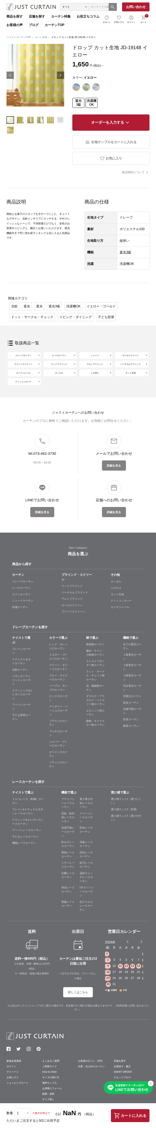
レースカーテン (59, 355)
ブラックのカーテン (58, 764)
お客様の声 (14, 25)
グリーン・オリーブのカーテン (58, 667)
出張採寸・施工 (122, 1066)
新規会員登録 (13, 1060)
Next (60, 75)
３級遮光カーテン (132, 677)
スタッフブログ (122, 1077)
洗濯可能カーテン (132, 711)
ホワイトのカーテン (58, 754)
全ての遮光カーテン (132, 646)
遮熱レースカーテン (68, 854)
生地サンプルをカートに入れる (114, 142)
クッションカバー (23, 382)
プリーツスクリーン (23, 364)
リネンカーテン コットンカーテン (22, 679)
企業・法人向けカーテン (91, 1066)
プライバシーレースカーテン (68, 802)
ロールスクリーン (130, 355)
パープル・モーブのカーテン (58, 687)
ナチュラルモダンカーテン (21, 661)
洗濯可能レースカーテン (68, 831)
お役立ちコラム (88, 16)
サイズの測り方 (50, 1077)
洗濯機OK (91, 102)
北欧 (14, 306)
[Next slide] (141, 941)
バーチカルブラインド (130, 364)
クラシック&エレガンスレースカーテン (27, 821)
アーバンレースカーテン (26, 830)
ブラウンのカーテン (58, 723)
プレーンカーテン (21, 651)
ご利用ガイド (49, 1066)
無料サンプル (49, 1082)
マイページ (12, 1071)
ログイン (131, 22)
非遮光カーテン (132, 696)
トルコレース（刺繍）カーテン (28, 801)
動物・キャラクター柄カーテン (95, 723)
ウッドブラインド (59, 364)
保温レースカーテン (68, 889)
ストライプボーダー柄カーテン (95, 663)
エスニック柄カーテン (95, 712)
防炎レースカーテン (86, 829)
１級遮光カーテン (132, 656)
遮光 (27, 306)
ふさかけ (116, 587)
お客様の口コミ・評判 (90, 1060)
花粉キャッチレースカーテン (86, 877)
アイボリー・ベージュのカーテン (58, 710)
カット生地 (41, 37)
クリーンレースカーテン (86, 817)
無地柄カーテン (95, 644)
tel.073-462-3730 (42, 453)
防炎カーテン (131, 702)
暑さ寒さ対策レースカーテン (86, 802)
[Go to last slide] (137, 941)
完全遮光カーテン (132, 687)
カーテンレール (23, 373)
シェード (95, 355)
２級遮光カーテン (132, 667)
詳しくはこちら (78, 992)
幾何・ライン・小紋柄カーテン (95, 652)
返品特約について (133, 172)
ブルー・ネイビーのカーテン (58, 677)
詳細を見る (114, 465)
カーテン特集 (61, 16)
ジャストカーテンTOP (18, 37)
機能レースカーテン (24, 842)
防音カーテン (131, 719)
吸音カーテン (131, 725)
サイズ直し (48, 1099)
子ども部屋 (106, 317)
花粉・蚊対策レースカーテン (68, 817)
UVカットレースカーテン (87, 891)
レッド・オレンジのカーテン (58, 646)
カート (143, 19)
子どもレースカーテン (25, 836)
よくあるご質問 (50, 1060)
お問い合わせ (136, 7)
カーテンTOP (54, 25)
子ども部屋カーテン (21, 717)
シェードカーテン (22, 600)
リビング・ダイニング (75, 317)
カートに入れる (133, 1116)
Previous (10, 75)
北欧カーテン (20, 669)
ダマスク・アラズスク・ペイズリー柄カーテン (95, 700)
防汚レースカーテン (86, 864)
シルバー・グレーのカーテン (58, 743)
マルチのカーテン (58, 733)
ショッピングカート (17, 1082)
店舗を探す (37, 16)
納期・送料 (48, 1093)
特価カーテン (20, 607)
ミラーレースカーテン (68, 864)
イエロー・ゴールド (101, 306)
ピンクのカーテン (58, 698)
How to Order (49, 1071)
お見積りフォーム (52, 1088)
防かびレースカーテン (68, 844)
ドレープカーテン (23, 355)
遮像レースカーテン (68, 903)
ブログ (34, 25)
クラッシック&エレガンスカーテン (22, 694)
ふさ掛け (95, 373)
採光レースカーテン (86, 854)
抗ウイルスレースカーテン (86, 905)
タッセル (59, 373)
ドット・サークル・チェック (32, 317)
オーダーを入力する (107, 122)
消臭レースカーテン (86, 844)
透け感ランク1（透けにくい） (126, 801)
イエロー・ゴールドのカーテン (58, 656)
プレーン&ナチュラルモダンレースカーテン (27, 811)
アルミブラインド (95, 364)
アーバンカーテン (21, 706)
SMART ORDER (123, 1071)
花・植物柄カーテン (95, 687)
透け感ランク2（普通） (125, 809)
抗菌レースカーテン (68, 875)
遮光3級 (78, 102)
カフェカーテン (21, 594)
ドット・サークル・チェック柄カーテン (95, 675)
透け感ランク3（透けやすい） (126, 817)
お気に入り (119, 22)
